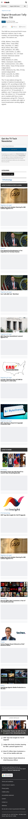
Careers (4, 798)
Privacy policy (5, 788)
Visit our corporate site (14, 770)
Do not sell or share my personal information (13, 809)
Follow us (15, 26)
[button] (2, 2)
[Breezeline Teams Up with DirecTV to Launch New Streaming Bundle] (14, 727)
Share (5, 26)
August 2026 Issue (15, 6)
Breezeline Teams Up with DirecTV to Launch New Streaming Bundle (14, 732)
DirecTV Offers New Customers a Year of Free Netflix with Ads (14, 752)
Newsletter (23, 26)
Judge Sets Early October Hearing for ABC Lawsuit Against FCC (14, 745)
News (3, 22)
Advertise (4, 805)
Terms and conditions (7, 781)
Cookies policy (5, 792)
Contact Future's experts (8, 785)
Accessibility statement (8, 795)
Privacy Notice (22, 155)
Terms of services (20, 154)
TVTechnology (11, 21)
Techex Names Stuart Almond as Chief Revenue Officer (14, 759)
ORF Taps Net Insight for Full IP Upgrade (13, 739)
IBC (25, 6)
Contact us (4, 802)
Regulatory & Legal (6, 10)
